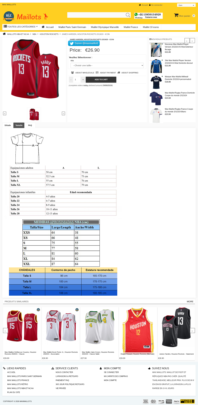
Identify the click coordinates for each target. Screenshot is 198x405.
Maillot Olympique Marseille (105, 27)
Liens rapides (16, 368)
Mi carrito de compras (116, 376)
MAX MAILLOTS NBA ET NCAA (20, 388)
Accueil (145, 5)
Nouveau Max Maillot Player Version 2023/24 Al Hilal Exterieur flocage (179, 47)
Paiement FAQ (62, 380)
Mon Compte (112, 368)
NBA (34, 34)
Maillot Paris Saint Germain (72, 27)
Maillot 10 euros (151, 27)
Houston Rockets (49, 34)
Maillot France (131, 27)
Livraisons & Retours (67, 376)
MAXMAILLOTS (26, 401)
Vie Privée (61, 388)
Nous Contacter (64, 372)
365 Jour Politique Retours (70, 384)
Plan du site (13, 392)
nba (72, 61)
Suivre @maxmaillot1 (86, 43)
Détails (8, 125)
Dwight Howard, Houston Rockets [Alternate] (137, 354)
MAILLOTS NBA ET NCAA (18, 34)
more (190, 301)
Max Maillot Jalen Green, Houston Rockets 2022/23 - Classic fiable (98, 353)
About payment (108, 73)
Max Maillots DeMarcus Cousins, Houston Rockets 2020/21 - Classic (20, 353)
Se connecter (156, 5)
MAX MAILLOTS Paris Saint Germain (24, 376)
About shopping (129, 73)
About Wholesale (84, 73)
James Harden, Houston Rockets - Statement (176, 354)
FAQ (30, 125)
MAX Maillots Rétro (17, 384)
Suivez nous (160, 368)
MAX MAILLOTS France (18, 380)
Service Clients (67, 368)
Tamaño (18, 125)
